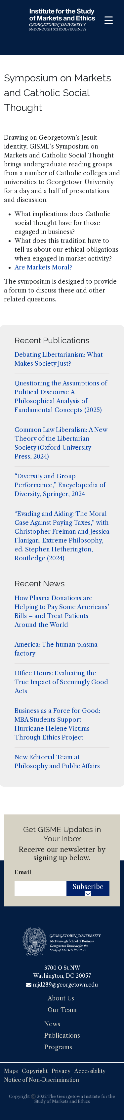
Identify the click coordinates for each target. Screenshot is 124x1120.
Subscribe (88, 887)
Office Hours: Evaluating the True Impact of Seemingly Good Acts (61, 682)
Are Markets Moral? (43, 267)
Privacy (61, 1071)
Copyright (35, 1071)
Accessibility (89, 1071)
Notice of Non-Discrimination (41, 1080)
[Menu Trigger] (109, 20)
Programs (58, 1047)
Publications (62, 1035)
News (52, 1024)
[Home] (62, 20)
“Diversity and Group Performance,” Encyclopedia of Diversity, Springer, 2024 (60, 485)
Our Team (62, 1010)
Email (23, 872)
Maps (11, 1071)
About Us (61, 998)
